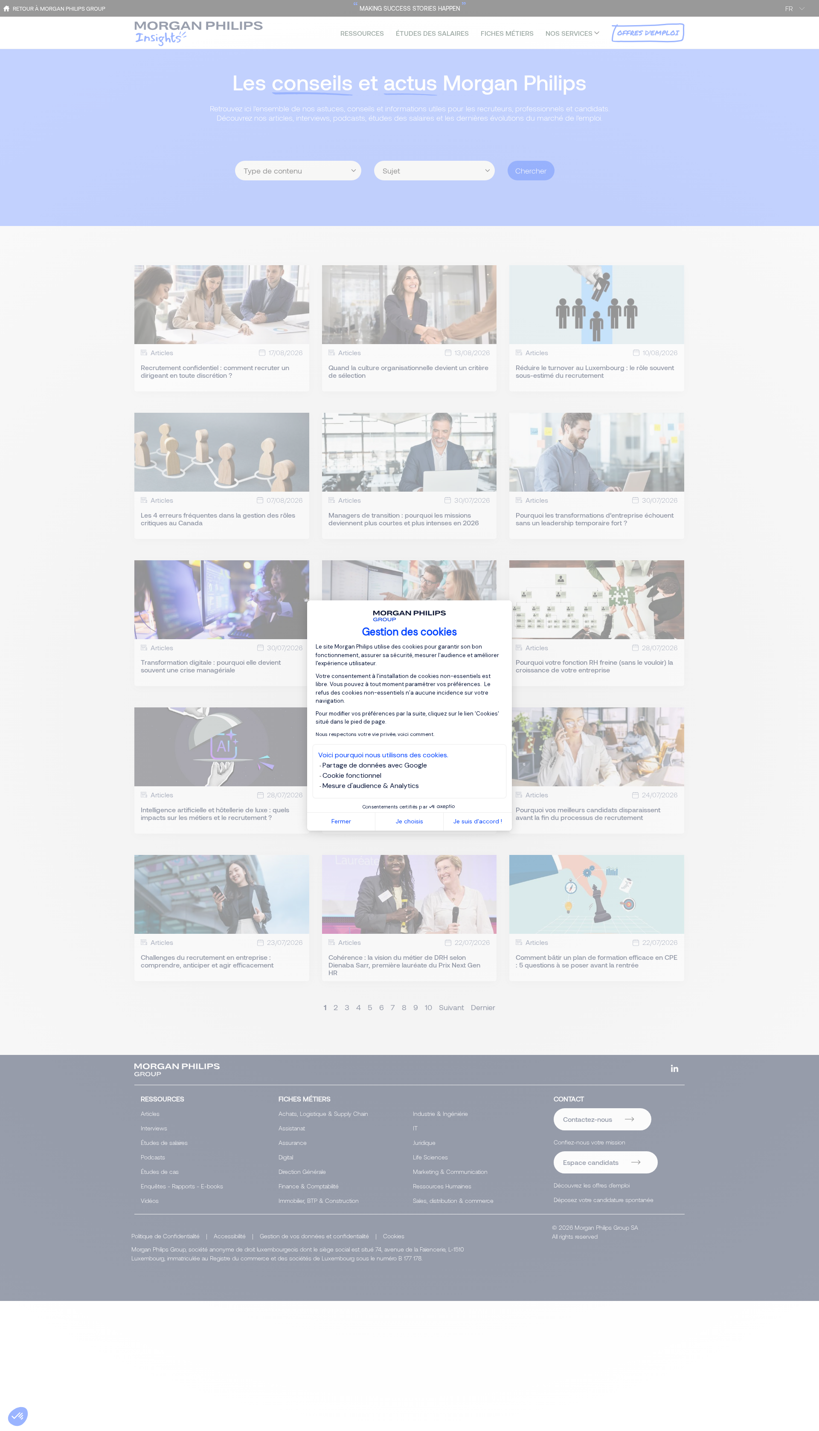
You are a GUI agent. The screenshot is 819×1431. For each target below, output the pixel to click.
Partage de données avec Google (374, 765)
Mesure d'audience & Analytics (370, 785)
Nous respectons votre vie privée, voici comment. (375, 734)
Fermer (341, 821)
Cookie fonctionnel (351, 775)
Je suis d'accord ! (477, 821)
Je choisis (409, 821)
